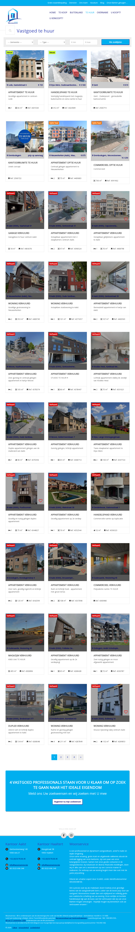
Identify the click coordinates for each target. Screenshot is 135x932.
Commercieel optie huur (108, 165)
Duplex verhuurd (18, 725)
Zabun (14, 927)
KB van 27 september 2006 (16, 920)
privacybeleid (24, 927)
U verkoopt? (56, 18)
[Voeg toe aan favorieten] (41, 78)
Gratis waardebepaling (57, 2)
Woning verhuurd (19, 303)
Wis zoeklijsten (115, 42)
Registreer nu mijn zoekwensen (67, 801)
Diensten (73, 2)
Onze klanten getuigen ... (117, 2)
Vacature (94, 2)
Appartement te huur (21, 92)
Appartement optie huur (66, 162)
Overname (102, 12)
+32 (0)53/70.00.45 (18, 859)
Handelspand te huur (64, 92)
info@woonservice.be (19, 865)
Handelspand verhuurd (108, 514)
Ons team (83, 2)
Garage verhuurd (18, 233)
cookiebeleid (35, 927)
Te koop (62, 12)
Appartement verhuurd (65, 233)
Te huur (89, 12)
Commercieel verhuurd (107, 585)
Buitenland (76, 12)
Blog (102, 2)
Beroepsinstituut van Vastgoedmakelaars (71, 918)
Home (52, 12)
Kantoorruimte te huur (108, 92)
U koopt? (116, 12)
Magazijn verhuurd (20, 655)
